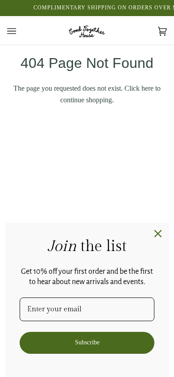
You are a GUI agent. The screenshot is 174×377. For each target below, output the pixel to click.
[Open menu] (20, 31)
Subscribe (87, 342)
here (147, 88)
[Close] (158, 233)
